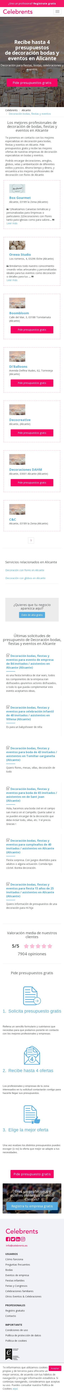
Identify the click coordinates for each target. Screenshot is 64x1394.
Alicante (26, 110)
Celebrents (11, 110)
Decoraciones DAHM (25, 469)
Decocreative (20, 420)
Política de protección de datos (23, 1335)
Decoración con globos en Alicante (25, 578)
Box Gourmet (20, 198)
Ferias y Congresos (16, 1285)
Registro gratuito (15, 1310)
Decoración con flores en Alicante (24, 570)
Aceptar (55, 1368)
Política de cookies (16, 1340)
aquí (15, 1388)
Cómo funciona (14, 1259)
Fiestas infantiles (15, 1280)
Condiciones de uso (16, 1330)
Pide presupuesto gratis (32, 1174)
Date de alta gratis (32, 615)
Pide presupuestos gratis (32, 83)
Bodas (9, 1270)
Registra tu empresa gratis (32, 1206)
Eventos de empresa (17, 1275)
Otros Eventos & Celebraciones (23, 1296)
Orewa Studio (20, 254)
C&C (12, 519)
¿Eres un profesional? (32, 3)
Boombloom (19, 313)
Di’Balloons (18, 366)
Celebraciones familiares (19, 1291)
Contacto (10, 1316)
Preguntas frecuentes (17, 1264)
